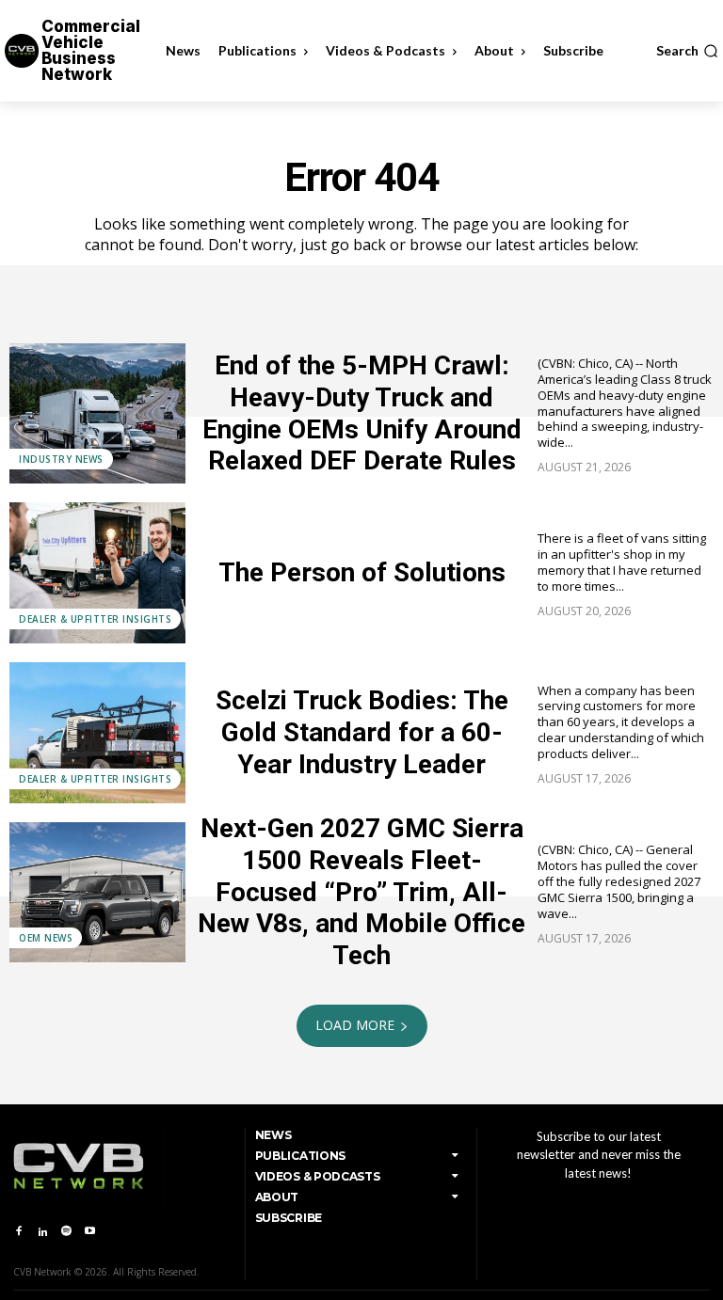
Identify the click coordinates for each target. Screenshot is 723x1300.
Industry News (61, 459)
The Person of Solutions (362, 572)
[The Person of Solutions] (97, 572)
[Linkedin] (42, 1232)
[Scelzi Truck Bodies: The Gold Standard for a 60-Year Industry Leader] (97, 732)
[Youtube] (90, 1232)
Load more (354, 1025)
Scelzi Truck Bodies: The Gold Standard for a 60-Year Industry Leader (362, 732)
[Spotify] (66, 1232)
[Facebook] (18, 1232)
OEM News (45, 937)
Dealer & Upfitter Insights (95, 619)
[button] (687, 51)
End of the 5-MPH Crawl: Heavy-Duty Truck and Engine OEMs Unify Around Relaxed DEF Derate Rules (362, 413)
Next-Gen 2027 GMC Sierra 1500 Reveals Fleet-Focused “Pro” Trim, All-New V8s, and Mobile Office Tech (361, 891)
